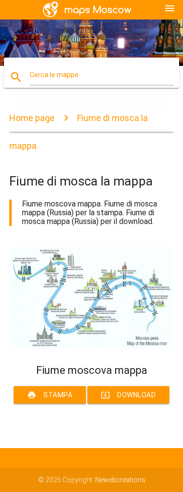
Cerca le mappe (54, 75)
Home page (32, 118)
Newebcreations (120, 480)
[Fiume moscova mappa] (91, 347)
